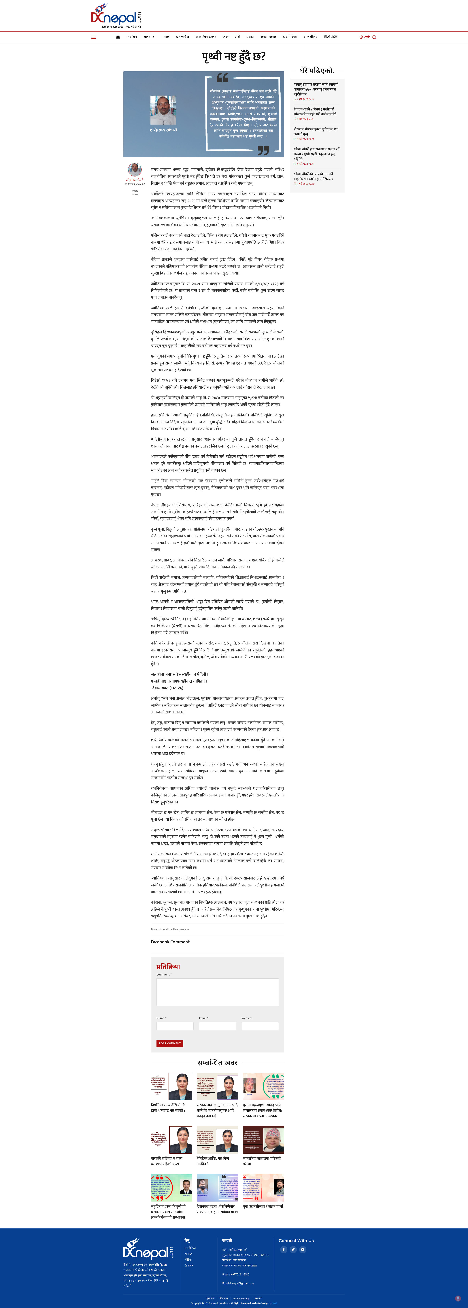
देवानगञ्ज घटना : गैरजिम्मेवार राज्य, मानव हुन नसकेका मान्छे (217, 1209)
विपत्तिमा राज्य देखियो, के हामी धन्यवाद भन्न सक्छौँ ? (168, 1108)
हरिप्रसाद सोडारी (135, 180)
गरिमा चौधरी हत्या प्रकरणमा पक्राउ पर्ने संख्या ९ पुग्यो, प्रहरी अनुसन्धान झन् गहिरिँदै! (316, 154)
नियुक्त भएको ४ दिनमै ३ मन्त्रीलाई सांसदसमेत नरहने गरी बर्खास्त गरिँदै (315, 112)
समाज (165, 37)
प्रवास (250, 37)
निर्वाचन (132, 37)
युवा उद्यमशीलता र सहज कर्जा (263, 1206)
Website (247, 1018)
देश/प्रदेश (182, 37)
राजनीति (149, 37)
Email (203, 1018)
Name (161, 1018)
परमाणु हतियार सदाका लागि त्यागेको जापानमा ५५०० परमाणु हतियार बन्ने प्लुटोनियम (316, 89)
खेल (226, 37)
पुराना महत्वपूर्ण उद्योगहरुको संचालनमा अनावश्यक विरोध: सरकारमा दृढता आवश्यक (262, 1110)
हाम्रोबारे (210, 1298)
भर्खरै (366, 37)
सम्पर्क (258, 1298)
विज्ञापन (224, 1298)
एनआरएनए (268, 37)
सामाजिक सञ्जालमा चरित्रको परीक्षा (262, 1161)
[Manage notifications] (458, 1298)
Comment (163, 974)
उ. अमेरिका (290, 37)
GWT (275, 1303)
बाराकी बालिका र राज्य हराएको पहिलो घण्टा (166, 1161)
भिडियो (188, 1260)
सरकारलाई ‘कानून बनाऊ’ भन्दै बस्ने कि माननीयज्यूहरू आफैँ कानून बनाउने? (217, 1110)
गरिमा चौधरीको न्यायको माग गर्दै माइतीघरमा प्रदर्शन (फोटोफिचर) (313, 177)
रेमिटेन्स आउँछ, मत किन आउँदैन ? (213, 1161)
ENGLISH (330, 37)
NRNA (188, 1254)
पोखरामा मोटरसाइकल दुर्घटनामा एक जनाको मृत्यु (316, 132)
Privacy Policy (241, 1298)
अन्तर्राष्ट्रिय (311, 37)
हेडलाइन (189, 1266)
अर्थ (237, 37)
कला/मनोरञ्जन (206, 37)
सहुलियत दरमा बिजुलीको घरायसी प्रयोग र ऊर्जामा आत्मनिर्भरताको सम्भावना (168, 1212)
